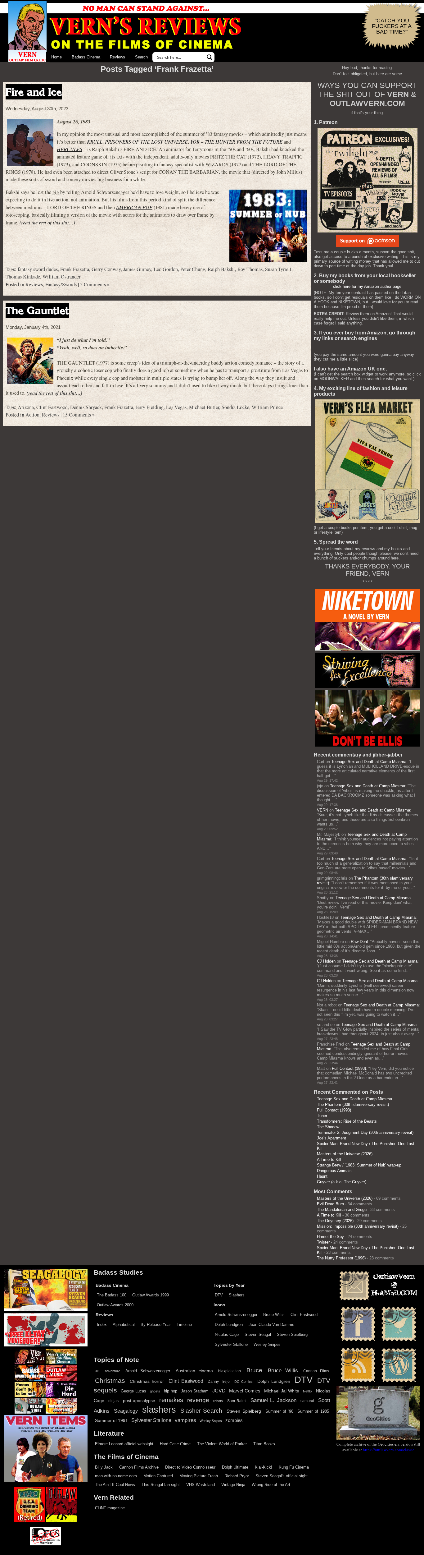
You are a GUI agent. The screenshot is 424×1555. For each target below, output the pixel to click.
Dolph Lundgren (229, 1324)
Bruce (254, 1370)
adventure (112, 1371)
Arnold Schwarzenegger (236, 1314)
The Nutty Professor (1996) (341, 1258)
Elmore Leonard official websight (124, 1444)
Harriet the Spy (330, 1236)
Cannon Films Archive (139, 1467)
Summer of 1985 (313, 1411)
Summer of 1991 (111, 1420)
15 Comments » (79, 414)
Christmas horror (147, 1381)
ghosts (155, 1391)
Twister (323, 1242)
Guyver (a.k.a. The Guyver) (341, 1182)
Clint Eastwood (52, 407)
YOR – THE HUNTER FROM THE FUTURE (236, 141)
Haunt (322, 1176)
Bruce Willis (274, 1314)
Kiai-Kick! (263, 1467)
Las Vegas (176, 407)
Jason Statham (195, 1391)
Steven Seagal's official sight (281, 1476)
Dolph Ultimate (235, 1467)
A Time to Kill (329, 1159)
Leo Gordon (166, 269)
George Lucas (133, 1391)
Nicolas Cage (227, 1334)
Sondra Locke (235, 407)
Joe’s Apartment (331, 1138)
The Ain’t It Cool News (115, 1484)
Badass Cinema (86, 57)
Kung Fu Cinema (294, 1467)
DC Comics (243, 1381)
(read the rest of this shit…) (47, 222)
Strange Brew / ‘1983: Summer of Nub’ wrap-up (359, 1165)
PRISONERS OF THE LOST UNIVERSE (146, 141)
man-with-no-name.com (116, 1476)
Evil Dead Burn (330, 1204)
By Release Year (156, 1324)
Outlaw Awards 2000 (115, 1305)
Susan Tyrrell (278, 269)
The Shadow (328, 1127)
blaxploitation (229, 1371)
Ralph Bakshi (221, 269)
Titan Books (264, 1444)
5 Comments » (95, 284)
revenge (198, 1400)
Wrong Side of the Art (271, 1484)
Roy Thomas (250, 269)
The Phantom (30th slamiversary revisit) (353, 1104)
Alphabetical (124, 1324)
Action (32, 414)
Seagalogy (126, 1411)
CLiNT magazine (110, 1508)
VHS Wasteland (200, 1484)
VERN (322, 810)
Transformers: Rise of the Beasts (347, 1121)
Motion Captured (158, 1476)
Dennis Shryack (86, 407)
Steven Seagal (258, 1334)
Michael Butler (204, 407)
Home (56, 57)
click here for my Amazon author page (367, 286)
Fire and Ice (34, 91)
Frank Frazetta (74, 269)
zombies (234, 1420)
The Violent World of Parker (222, 1444)
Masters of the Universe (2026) (344, 1154)
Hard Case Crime (175, 1444)
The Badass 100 (111, 1295)
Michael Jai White (281, 1390)
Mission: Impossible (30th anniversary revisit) (358, 1226)
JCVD (219, 1390)
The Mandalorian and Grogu (342, 1209)
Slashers (237, 1295)
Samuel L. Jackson (273, 1400)
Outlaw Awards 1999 (150, 1295)
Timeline (184, 1324)
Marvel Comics (244, 1390)
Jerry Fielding (150, 407)
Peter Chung (192, 269)
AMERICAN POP (134, 207)
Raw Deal (359, 941)
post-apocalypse (139, 1400)
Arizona (26, 407)
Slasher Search (201, 1410)
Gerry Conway (106, 269)
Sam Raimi (236, 1401)
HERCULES (69, 149)
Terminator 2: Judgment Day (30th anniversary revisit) (365, 1132)
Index (102, 1324)
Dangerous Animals (334, 1170)
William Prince (267, 407)
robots (218, 1401)
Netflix (307, 1391)
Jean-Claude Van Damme (271, 1324)
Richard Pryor (236, 1476)
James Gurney (137, 269)
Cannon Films (316, 1371)
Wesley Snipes (267, 1344)
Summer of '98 (279, 1411)
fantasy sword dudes (38, 269)
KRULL (94, 141)
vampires (185, 1420)
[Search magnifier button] (209, 57)
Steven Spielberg (292, 1334)
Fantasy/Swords (61, 284)
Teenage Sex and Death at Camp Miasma (368, 761)
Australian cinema (194, 1370)
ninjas (113, 1401)
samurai (307, 1401)
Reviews (117, 57)
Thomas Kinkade (23, 276)
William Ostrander (61, 276)
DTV (219, 1295)
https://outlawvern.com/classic (388, 1449)
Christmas (110, 1380)
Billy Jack (104, 1467)
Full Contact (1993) (349, 1068)
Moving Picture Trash (198, 1476)
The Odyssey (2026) (335, 1220)
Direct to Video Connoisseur (190, 1467)
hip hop (170, 1391)
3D (97, 1371)
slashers (159, 1410)
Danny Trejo (219, 1381)
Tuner (322, 1115)
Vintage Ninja (233, 1484)
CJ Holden (326, 961)
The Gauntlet (37, 310)
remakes (171, 1399)
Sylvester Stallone (231, 1344)
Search (141, 57)
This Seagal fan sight (161, 1484)
